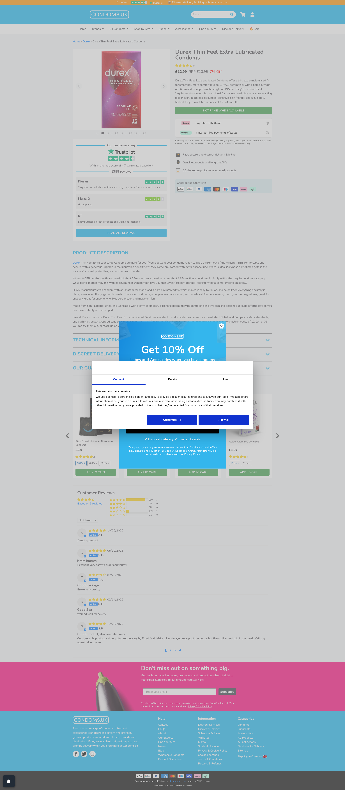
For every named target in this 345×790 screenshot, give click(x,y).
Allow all (223, 419)
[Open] (9, 781)
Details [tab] (172, 379)
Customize (170, 419)
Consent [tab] (118, 379)
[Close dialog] (221, 326)
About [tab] (226, 379)
